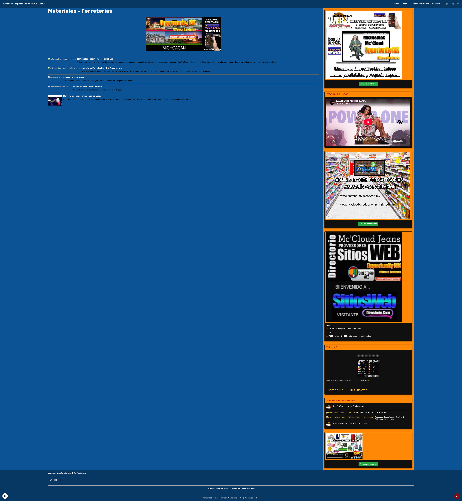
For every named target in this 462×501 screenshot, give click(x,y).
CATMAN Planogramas (368, 224)
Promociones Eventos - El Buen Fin (371, 412)
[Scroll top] (457, 496)
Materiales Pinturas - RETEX (87, 86)
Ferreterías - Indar (74, 77)
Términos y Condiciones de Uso (231, 498)
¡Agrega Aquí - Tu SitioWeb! (347, 390)
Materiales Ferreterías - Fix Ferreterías (101, 68)
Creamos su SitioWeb (368, 84)
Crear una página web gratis (217, 489)
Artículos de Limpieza (368, 464)
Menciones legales (210, 498)
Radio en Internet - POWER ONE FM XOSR (351, 423)
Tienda (404, 4)
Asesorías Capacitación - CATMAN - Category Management (390, 418)
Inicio (396, 4)
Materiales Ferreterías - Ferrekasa (95, 59)
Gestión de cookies (252, 498)
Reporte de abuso (248, 489)
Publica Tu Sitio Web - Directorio (426, 4)
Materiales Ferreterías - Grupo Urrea (82, 96)
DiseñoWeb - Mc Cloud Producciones (348, 406)
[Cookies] (5, 496)
